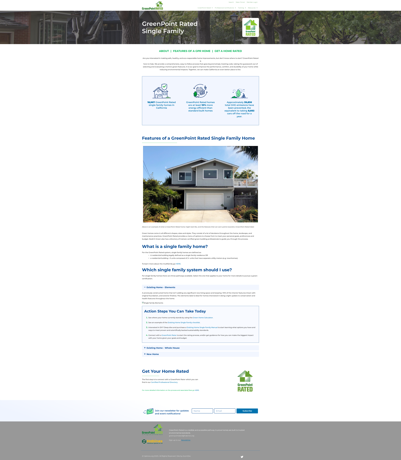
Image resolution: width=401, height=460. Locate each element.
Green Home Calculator (203, 318)
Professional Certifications (224, 8)
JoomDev (187, 456)
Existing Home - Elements (161, 287)
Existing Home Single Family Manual (202, 327)
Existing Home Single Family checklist (184, 323)
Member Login (252, 2)
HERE (178, 264)
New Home (153, 354)
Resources (252, 8)
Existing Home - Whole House (163, 348)
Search (231, 2)
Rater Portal (240, 2)
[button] (200, 287)
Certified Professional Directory (164, 382)
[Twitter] (242, 457)
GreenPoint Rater (169, 335)
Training (241, 8)
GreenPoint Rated (204, 8)
